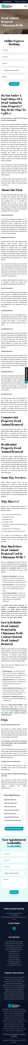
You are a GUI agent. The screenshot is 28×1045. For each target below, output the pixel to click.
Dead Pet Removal (10, 806)
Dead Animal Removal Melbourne (14, 945)
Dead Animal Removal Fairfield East (14, 989)
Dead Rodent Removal (11, 817)
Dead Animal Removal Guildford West (14, 993)
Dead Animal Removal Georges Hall (14, 987)
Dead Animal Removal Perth (14, 947)
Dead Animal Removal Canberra (14, 943)
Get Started (14, 84)
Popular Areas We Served (14, 829)
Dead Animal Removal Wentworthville (14, 977)
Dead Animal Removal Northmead (14, 995)
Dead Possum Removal (11, 810)
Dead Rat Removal (10, 813)
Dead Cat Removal (14, 953)
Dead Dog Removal (14, 955)
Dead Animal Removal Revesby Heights (14, 985)
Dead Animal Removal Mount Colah (14, 981)
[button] (14, 872)
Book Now (14, 892)
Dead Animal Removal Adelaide (14, 949)
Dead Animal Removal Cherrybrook (14, 999)
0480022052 (7, 2)
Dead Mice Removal (10, 803)
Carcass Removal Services (12, 820)
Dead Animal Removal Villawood (14, 991)
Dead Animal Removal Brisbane (14, 942)
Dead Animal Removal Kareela (14, 983)
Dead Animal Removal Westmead (14, 997)
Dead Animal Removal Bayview (14, 979)
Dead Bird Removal (10, 800)
